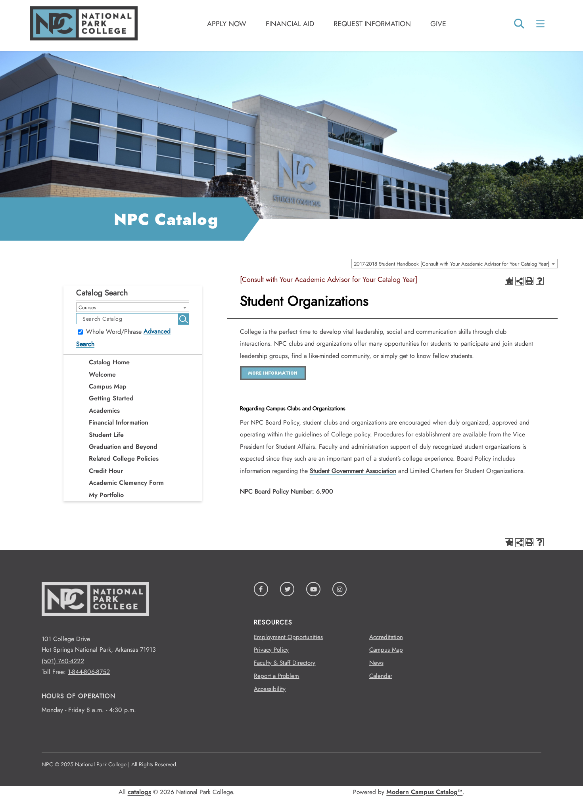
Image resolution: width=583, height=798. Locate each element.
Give (438, 24)
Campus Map (108, 386)
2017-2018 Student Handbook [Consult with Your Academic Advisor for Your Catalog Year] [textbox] (451, 264)
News (376, 662)
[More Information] (273, 378)
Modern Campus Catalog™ (424, 791)
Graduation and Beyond (123, 446)
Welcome (102, 374)
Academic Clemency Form (126, 482)
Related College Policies (124, 458)
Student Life (106, 434)
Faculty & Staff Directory (284, 662)
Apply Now (226, 24)
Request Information (372, 24)
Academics (104, 410)
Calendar (380, 676)
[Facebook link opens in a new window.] (261, 589)
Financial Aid (290, 24)
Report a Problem (276, 676)
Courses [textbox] (87, 307)
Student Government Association (353, 470)
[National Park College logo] (95, 628)
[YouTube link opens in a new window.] (313, 589)
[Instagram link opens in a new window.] (339, 589)
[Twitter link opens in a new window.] (287, 589)
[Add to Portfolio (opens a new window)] (509, 281)
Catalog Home (109, 362)
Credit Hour (106, 470)
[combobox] (454, 263)
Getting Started (111, 398)
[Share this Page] (519, 281)
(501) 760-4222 (63, 661)
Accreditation (386, 637)
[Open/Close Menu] (541, 23)
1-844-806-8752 (89, 671)
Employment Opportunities (288, 637)
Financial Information (118, 422)
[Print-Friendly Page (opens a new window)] (529, 281)
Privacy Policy (271, 649)
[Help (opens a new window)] (540, 281)
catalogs (139, 791)
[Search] (519, 24)
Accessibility (270, 689)
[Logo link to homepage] (84, 38)
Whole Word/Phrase (114, 332)
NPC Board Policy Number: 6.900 (286, 491)
